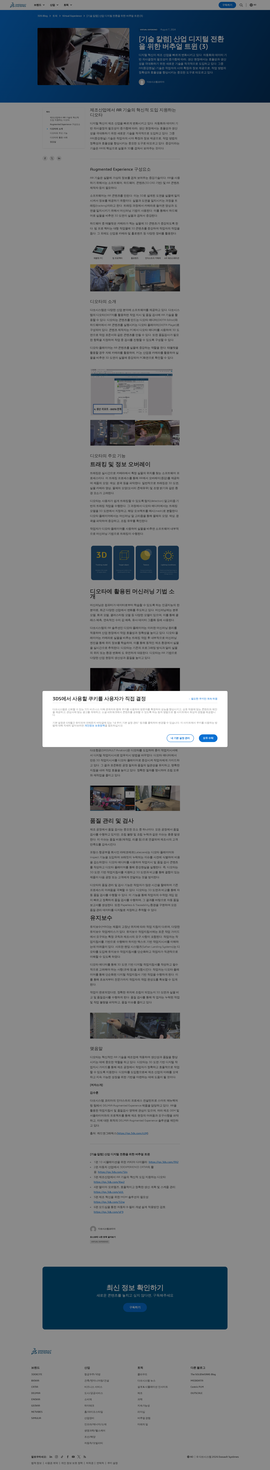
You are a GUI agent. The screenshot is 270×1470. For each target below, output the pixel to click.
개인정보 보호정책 (95, 725)
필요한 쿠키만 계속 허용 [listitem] (204, 699)
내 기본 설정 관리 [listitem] (180, 738)
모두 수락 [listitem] (208, 738)
